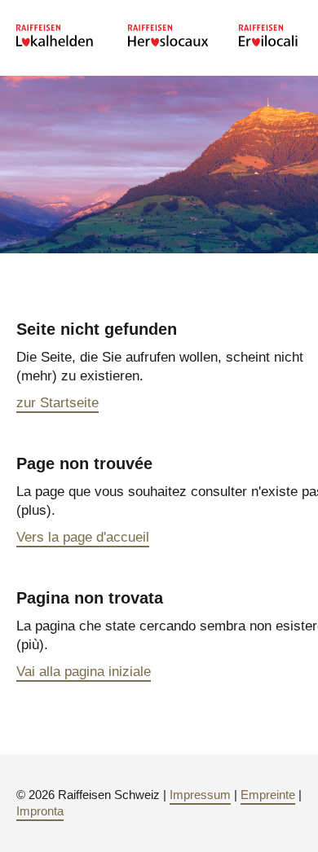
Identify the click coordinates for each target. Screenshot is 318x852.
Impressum (200, 794)
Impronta (40, 811)
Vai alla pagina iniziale (83, 671)
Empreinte (268, 794)
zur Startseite (57, 403)
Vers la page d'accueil (82, 537)
